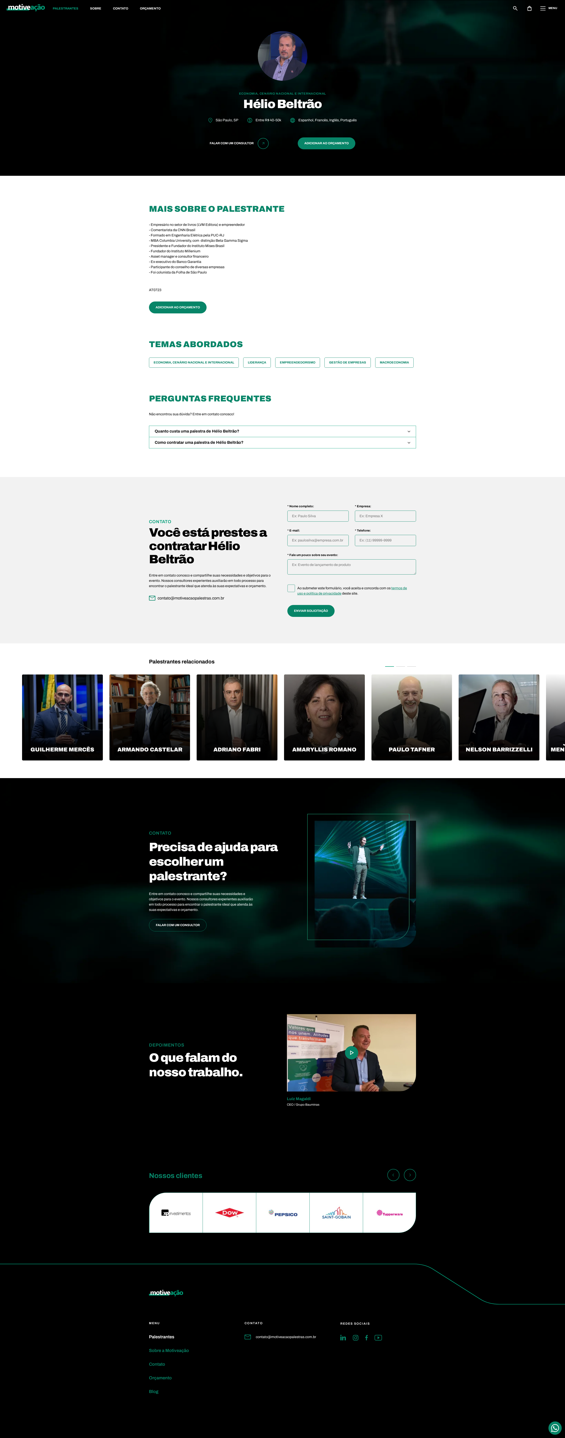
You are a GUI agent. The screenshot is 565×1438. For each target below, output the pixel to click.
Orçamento (150, 8)
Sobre (95, 8)
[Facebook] (366, 1338)
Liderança (257, 362)
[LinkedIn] (343, 1338)
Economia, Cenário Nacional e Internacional (194, 362)
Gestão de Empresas (347, 362)
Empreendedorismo (297, 362)
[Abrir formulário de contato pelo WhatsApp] (555, 1428)
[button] (389, 666)
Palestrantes (65, 8)
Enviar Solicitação (311, 610)
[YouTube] (378, 1338)
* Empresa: (363, 506)
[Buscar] (515, 8)
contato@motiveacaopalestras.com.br (286, 1337)
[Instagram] (355, 1338)
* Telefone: (363, 530)
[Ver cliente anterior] (393, 1176)
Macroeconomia (394, 362)
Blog (153, 1391)
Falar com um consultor (178, 925)
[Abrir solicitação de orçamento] (529, 8)
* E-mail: (293, 530)
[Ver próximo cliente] (410, 1176)
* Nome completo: (300, 506)
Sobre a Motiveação (169, 1350)
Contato (120, 8)
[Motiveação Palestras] (26, 8)
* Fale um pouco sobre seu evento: (312, 555)
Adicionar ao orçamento (326, 143)
